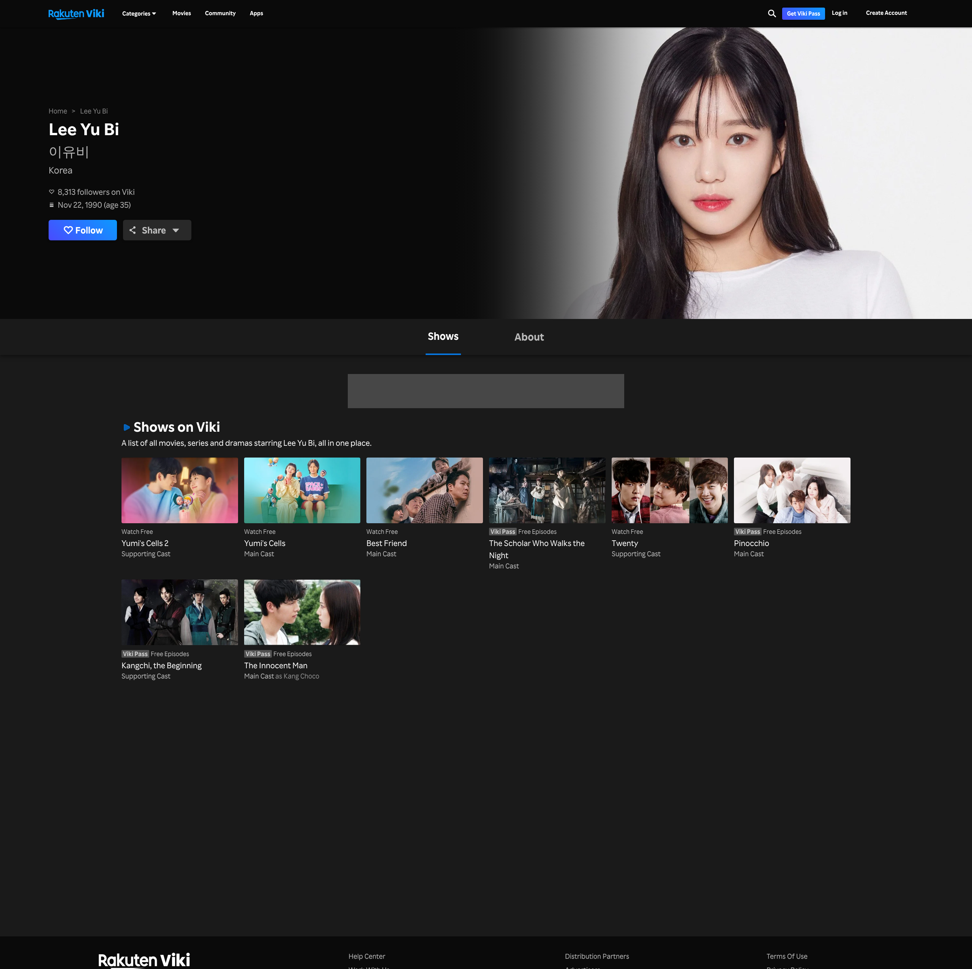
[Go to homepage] (76, 14)
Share (154, 230)
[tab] (443, 337)
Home (58, 111)
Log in (839, 12)
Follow (89, 230)
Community (220, 13)
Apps (256, 13)
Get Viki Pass (803, 13)
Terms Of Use (787, 956)
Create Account (886, 12)
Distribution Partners (597, 956)
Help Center (367, 956)
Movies (181, 13)
